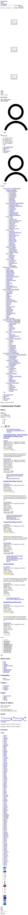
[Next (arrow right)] (2, 912)
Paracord (11, 218)
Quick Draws (12, 365)
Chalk (10, 384)
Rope (4, 661)
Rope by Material (10, 203)
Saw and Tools (9, 332)
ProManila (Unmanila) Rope (15, 206)
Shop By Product (9, 138)
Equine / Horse (9, 277)
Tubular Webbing (13, 249)
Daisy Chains (12, 358)
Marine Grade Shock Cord (15, 220)
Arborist (8, 268)
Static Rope (11, 369)
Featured (6, 640)
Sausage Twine (12, 241)
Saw (10, 333)
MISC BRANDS (10, 318)
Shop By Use (8, 139)
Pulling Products (13, 251)
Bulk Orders (6, 148)
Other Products (6, 670)
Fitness (7, 284)
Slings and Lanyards (11, 354)
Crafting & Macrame (11, 280)
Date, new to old (7, 652)
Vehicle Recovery (10, 273)
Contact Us (6, 688)
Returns (5, 697)
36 (4, 422)
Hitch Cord (11, 329)
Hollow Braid (12, 202)
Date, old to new (7, 650)
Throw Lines (12, 328)
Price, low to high (7, 647)
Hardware (8, 373)
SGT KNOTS (9, 291)
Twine (7, 229)
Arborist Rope (9, 321)
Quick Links (12, 381)
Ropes (7, 367)
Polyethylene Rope (13, 214)
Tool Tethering (12, 265)
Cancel (16, 7)
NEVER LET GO (10, 300)
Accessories (9, 383)
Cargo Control (9, 285)
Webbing (8, 247)
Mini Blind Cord (13, 225)
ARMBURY (9, 293)
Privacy (5, 698)
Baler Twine (12, 245)
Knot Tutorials (6, 151)
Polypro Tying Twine (14, 235)
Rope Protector (12, 351)
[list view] (8, 426)
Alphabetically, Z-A (8, 646)
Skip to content (4, 1)
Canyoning (8, 288)
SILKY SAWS (9, 310)
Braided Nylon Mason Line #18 (12, 481)
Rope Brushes (12, 387)
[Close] (2, 907)
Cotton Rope (12, 210)
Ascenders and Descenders (15, 376)
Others (8, 259)
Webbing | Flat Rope (8, 665)
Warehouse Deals (13, 263)
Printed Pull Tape (8, 564)
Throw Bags (12, 349)
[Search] (20, 7)
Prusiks (10, 325)
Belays (10, 375)
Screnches (11, 337)
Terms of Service (7, 695)
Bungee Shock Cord (13, 222)
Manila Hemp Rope (13, 204)
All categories (18, 5)
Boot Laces (11, 227)
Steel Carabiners (13, 364)
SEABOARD (9, 309)
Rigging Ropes (12, 324)
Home (2, 402)
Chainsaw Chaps (13, 350)
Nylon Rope (12, 207)
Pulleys (10, 379)
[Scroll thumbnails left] (2, 913)
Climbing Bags (12, 348)
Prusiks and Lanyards (14, 228)
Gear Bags (11, 257)
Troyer (7, 315)
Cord (7, 216)
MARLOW (9, 298)
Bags (7, 253)
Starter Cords (12, 223)
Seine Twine (12, 237)
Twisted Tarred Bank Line (15, 232)
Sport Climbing (8, 143)
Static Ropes (12, 198)
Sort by (2, 415)
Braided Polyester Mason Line (12, 602)
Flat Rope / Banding (13, 252)
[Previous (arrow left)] (1, 912)
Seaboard (5, 440)
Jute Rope (11, 211)
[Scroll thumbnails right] (4, 913)
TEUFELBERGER (10, 313)
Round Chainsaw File (14, 336)
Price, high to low (7, 649)
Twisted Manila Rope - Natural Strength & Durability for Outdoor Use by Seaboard (15, 436)
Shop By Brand (8, 140)
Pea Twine (11, 243)
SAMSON (8, 308)
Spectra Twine (12, 244)
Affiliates (5, 689)
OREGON (8, 302)
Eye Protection (12, 345)
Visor (10, 344)
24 (4, 421)
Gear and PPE (9, 338)
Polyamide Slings (13, 356)
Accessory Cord (13, 219)
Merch (10, 264)
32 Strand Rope (12, 196)
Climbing (5, 664)
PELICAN (8, 304)
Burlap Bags (12, 255)
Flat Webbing (12, 248)
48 (4, 423)
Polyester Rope (12, 208)
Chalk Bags (12, 385)
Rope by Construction (11, 190)
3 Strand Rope (12, 192)
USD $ (2, 732)
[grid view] (6, 426)
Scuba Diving (9, 279)
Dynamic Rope (12, 368)
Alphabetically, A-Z (8, 644)
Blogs (4, 149)
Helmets (11, 340)
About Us (5, 152)
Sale (4, 144)
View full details (7, 458)
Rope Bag (11, 388)
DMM (7, 295)
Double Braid (12, 200)
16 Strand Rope (12, 194)
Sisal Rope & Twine (13, 212)
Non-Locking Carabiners (15, 363)
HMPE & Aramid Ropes (14, 215)
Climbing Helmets (13, 389)
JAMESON (9, 296)
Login (4, 132)
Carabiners (8, 360)
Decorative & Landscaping (12, 276)
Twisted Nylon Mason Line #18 (12, 522)
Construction (9, 283)
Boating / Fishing (10, 272)
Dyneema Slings (13, 357)
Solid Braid (11, 199)
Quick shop (6, 469)
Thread (5, 667)
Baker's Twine (12, 239)
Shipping (5, 699)
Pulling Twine (12, 236)
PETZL (8, 305)
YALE (7, 317)
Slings (10, 330)
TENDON (8, 314)
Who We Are (6, 685)
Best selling (6, 643)
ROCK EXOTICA (10, 306)
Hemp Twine (12, 233)
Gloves (10, 342)
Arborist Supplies (9, 142)
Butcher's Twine (13, 240)
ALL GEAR (9, 292)
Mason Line (12, 231)
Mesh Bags (11, 256)
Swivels (11, 377)
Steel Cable (11, 262)
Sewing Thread (12, 260)
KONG (8, 297)
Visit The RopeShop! (8, 147)
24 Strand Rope (12, 195)
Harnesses (11, 341)
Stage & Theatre (10, 275)
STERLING (9, 311)
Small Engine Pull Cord (11, 286)
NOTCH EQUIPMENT (11, 301)
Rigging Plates (12, 380)
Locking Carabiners (13, 361)
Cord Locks (12, 224)
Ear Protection (12, 346)
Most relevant (7, 641)
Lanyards (11, 326)
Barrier (7, 281)
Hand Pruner (12, 334)
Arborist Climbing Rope (14, 322)
